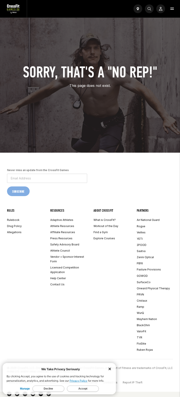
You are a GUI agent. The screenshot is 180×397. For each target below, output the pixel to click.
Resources (57, 210)
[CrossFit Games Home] (13, 12)
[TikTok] (49, 395)
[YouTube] (33, 395)
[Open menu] (172, 8)
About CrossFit (103, 210)
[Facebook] (9, 395)
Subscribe (18, 191)
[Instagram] (25, 395)
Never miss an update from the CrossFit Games (38, 170)
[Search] (149, 8)
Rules (11, 210)
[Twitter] (17, 395)
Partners (143, 210)
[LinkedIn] (41, 395)
